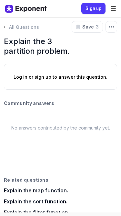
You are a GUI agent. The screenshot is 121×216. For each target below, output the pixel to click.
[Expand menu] (113, 8)
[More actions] (111, 27)
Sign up (93, 8)
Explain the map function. (36, 190)
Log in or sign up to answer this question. (60, 77)
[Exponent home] (26, 9)
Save (90, 26)
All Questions (24, 27)
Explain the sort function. (35, 201)
